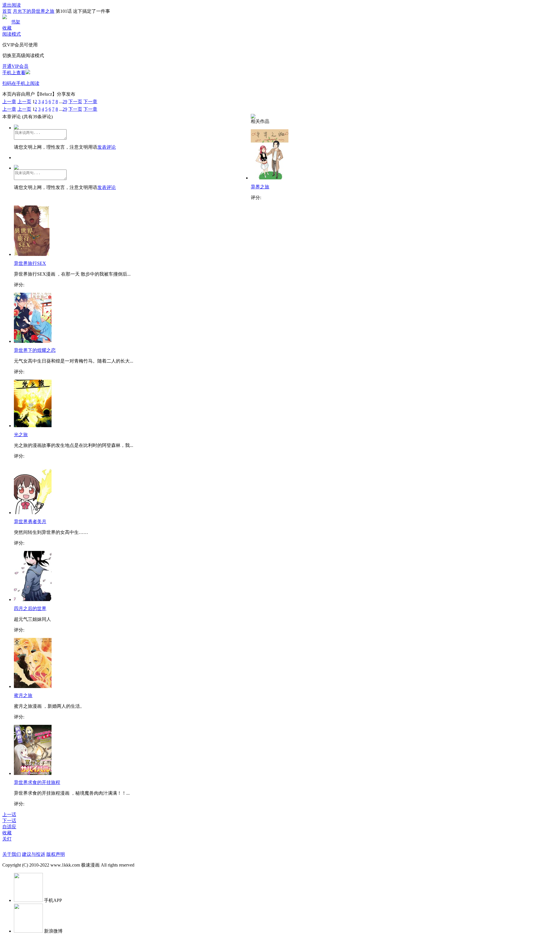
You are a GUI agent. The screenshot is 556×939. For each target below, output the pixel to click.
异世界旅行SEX (30, 263)
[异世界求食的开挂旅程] (33, 773)
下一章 (90, 101)
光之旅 (21, 434)
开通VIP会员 (15, 66)
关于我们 (11, 854)
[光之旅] (33, 425)
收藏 (7, 28)
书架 (15, 21)
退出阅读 (11, 5)
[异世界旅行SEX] (32, 254)
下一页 (75, 101)
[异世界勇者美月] (33, 512)
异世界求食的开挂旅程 (37, 782)
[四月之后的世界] (33, 599)
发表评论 (106, 147)
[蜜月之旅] (33, 686)
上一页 (24, 101)
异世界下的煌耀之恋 (35, 350)
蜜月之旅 (23, 695)
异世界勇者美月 (30, 521)
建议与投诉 (33, 854)
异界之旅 (260, 186)
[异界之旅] (269, 177)
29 (65, 101)
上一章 (9, 101)
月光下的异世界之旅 (33, 11)
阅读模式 (11, 34)
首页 (7, 11)
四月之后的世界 (30, 608)
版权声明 (55, 854)
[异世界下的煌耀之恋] (33, 341)
